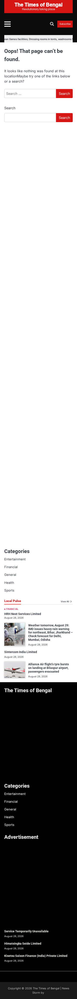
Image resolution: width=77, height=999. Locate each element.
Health (9, 583)
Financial (11, 567)
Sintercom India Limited (20, 652)
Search (9, 108)
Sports (9, 590)
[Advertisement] (38, 166)
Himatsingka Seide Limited (22, 943)
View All (65, 601)
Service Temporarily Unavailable (26, 931)
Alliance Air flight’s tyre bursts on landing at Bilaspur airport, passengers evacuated (48, 667)
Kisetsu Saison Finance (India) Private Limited (35, 956)
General (10, 575)
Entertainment (15, 559)
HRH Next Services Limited (22, 614)
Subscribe (65, 24)
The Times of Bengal (46, 988)
